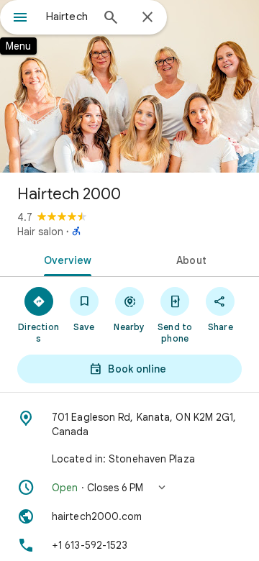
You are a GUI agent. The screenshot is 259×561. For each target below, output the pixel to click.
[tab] (65, 259)
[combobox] (68, 16)
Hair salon (40, 231)
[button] (129, 487)
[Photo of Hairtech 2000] (129, 86)
